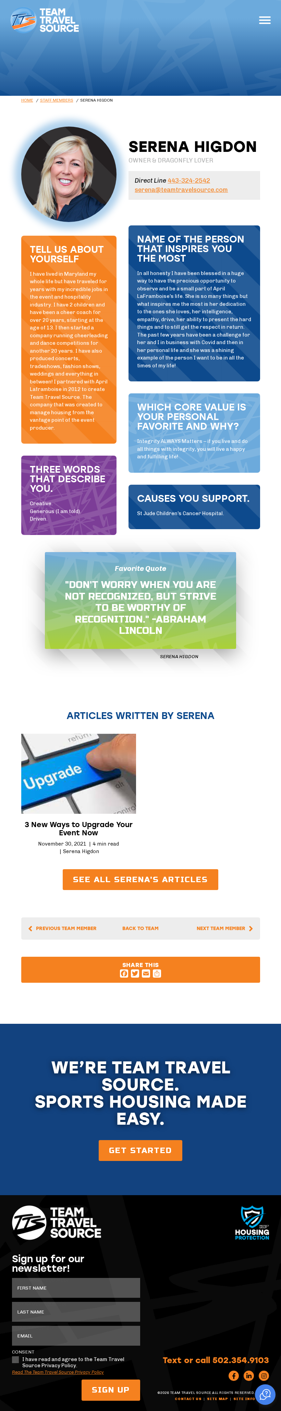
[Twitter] (135, 973)
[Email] (146, 973)
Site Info (244, 1399)
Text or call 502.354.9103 (216, 1359)
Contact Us (188, 1399)
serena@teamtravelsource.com (181, 190)
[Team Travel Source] (44, 20)
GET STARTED (140, 1150)
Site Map (217, 1399)
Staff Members (56, 100)
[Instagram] (264, 1376)
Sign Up (111, 1390)
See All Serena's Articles (140, 879)
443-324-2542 (189, 180)
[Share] (157, 973)
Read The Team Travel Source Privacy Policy (58, 1372)
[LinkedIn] (249, 1376)
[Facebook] (124, 973)
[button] (265, 1394)
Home (27, 100)
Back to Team (140, 928)
